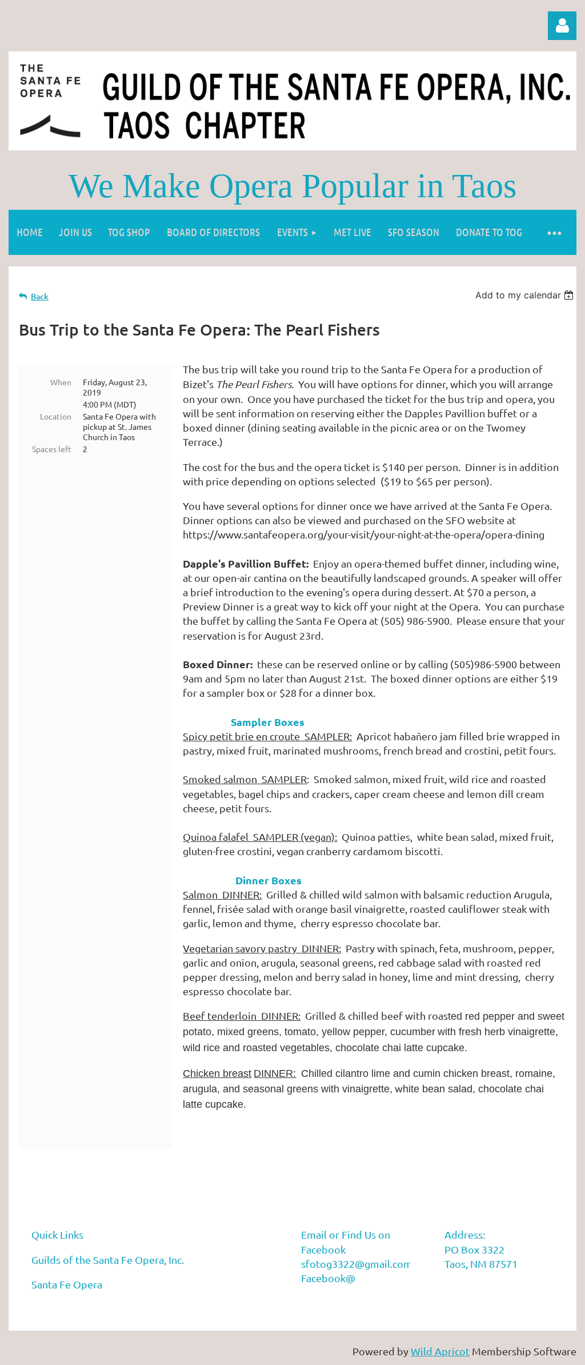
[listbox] (525, 295)
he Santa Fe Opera (125, 1234)
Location (55, 416)
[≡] (553, 232)
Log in (562, 25)
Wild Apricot (440, 1351)
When (60, 382)
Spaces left (51, 449)
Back (40, 296)
